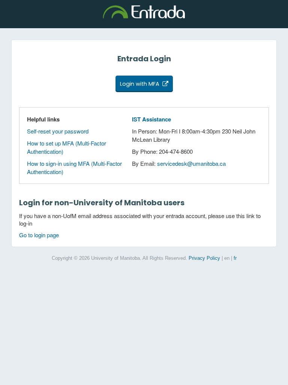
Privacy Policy (204, 258)
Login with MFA (139, 84)
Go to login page (39, 235)
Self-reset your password (57, 131)
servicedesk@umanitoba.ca (191, 163)
